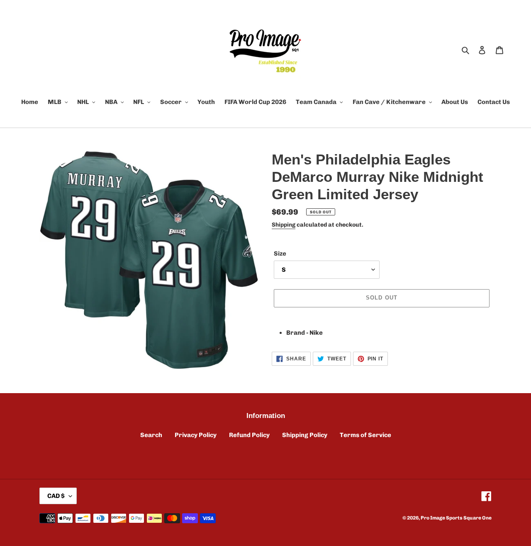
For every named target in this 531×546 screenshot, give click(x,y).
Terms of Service (365, 435)
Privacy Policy (196, 435)
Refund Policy (249, 435)
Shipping (283, 224)
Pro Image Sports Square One (456, 518)
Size (280, 253)
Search (151, 435)
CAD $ (56, 496)
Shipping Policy (304, 435)
